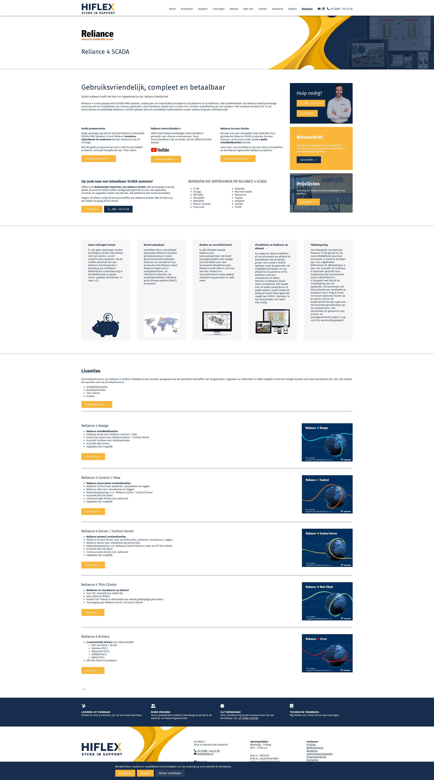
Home (172, 8)
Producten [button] (187, 8)
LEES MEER (91, 456)
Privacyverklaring (316, 756)
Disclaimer (313, 759)
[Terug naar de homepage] (98, 9)
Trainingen (218, 8)
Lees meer (91, 612)
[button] (83, 689)
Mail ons (309, 113)
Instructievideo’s (163, 159)
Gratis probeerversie (96, 158)
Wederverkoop (315, 747)
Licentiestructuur (94, 404)
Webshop (307, 8)
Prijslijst (311, 744)
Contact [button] (262, 8)
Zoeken (292, 8)
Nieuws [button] (234, 8)
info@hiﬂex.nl (205, 753)
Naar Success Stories (236, 158)
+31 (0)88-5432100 (248, 718)
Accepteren (125, 773)
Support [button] (202, 8)
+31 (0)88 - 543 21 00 (341, 8)
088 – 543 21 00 (313, 103)
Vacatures (277, 8)
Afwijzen (145, 773)
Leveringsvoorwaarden (320, 753)
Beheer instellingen (170, 773)
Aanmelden (307, 159)
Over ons (248, 8)
